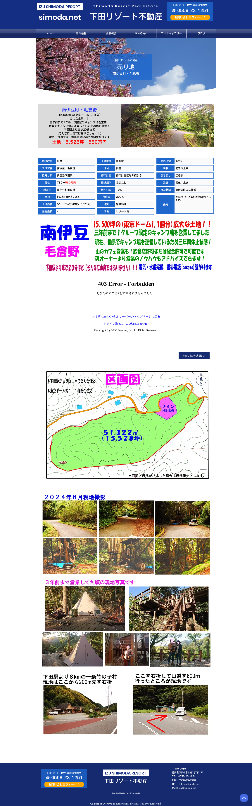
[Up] (244, 798)
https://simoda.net (189, 784)
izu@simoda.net (187, 788)
